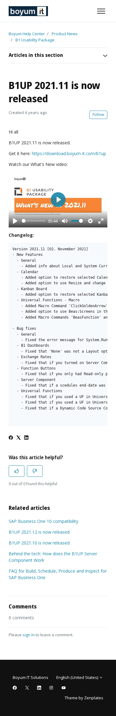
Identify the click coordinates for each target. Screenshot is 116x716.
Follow (98, 114)
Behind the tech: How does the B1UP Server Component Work (53, 557)
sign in (29, 635)
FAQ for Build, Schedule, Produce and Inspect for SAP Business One (58, 574)
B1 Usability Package (34, 40)
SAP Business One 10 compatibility (43, 521)
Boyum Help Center (27, 33)
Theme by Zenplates (83, 698)
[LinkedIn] (26, 438)
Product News (65, 33)
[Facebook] (11, 438)
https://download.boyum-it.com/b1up (69, 153)
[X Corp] (18, 438)
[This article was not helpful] (35, 471)
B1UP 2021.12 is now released (39, 532)
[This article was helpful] (16, 471)
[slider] (33, 221)
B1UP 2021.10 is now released (39, 543)
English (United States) (77, 677)
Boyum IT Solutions (30, 677)
